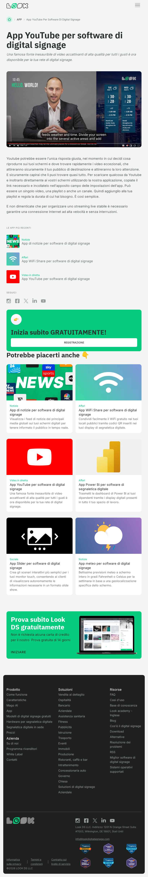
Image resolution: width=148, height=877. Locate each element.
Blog (113, 720)
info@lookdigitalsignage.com (92, 838)
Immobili (64, 749)
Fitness (63, 721)
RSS (112, 752)
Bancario (64, 705)
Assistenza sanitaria (71, 716)
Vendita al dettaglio (71, 694)
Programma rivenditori (21, 749)
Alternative (117, 737)
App (9, 711)
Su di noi (12, 743)
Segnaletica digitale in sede (25, 727)
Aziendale (65, 711)
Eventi (62, 743)
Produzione (66, 754)
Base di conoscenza (123, 705)
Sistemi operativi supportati (121, 769)
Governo (64, 776)
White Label (14, 754)
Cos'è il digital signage (125, 726)
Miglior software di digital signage (122, 760)
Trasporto (64, 738)
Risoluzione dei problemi (120, 744)
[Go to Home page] (17, 5)
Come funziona (16, 694)
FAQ (112, 694)
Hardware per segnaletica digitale (29, 721)
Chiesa (63, 781)
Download (117, 731)
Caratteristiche (16, 700)
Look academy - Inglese (121, 713)
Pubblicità (65, 727)
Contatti (11, 759)
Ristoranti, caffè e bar (73, 759)
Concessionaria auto (72, 770)
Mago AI (12, 705)
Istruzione (64, 732)
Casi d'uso (117, 700)
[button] (138, 6)
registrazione (74, 342)
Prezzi (10, 732)
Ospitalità (64, 700)
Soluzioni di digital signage (76, 787)
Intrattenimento (68, 765)
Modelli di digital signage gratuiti (28, 716)
